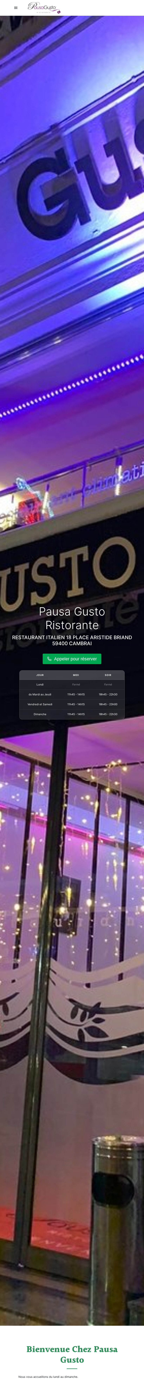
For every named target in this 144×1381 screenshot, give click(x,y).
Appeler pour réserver (75, 658)
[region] (72, 695)
